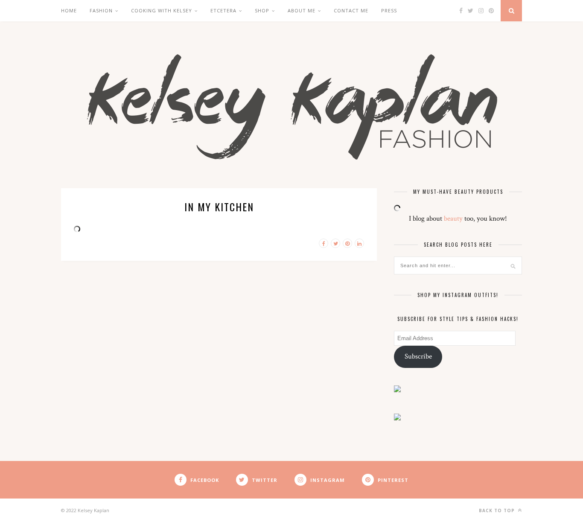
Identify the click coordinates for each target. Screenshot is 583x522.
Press (389, 10)
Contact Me (351, 10)
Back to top (497, 510)
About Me (301, 10)
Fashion (101, 10)
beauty (453, 218)
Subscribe (418, 356)
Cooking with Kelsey (161, 10)
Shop (262, 10)
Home (69, 10)
